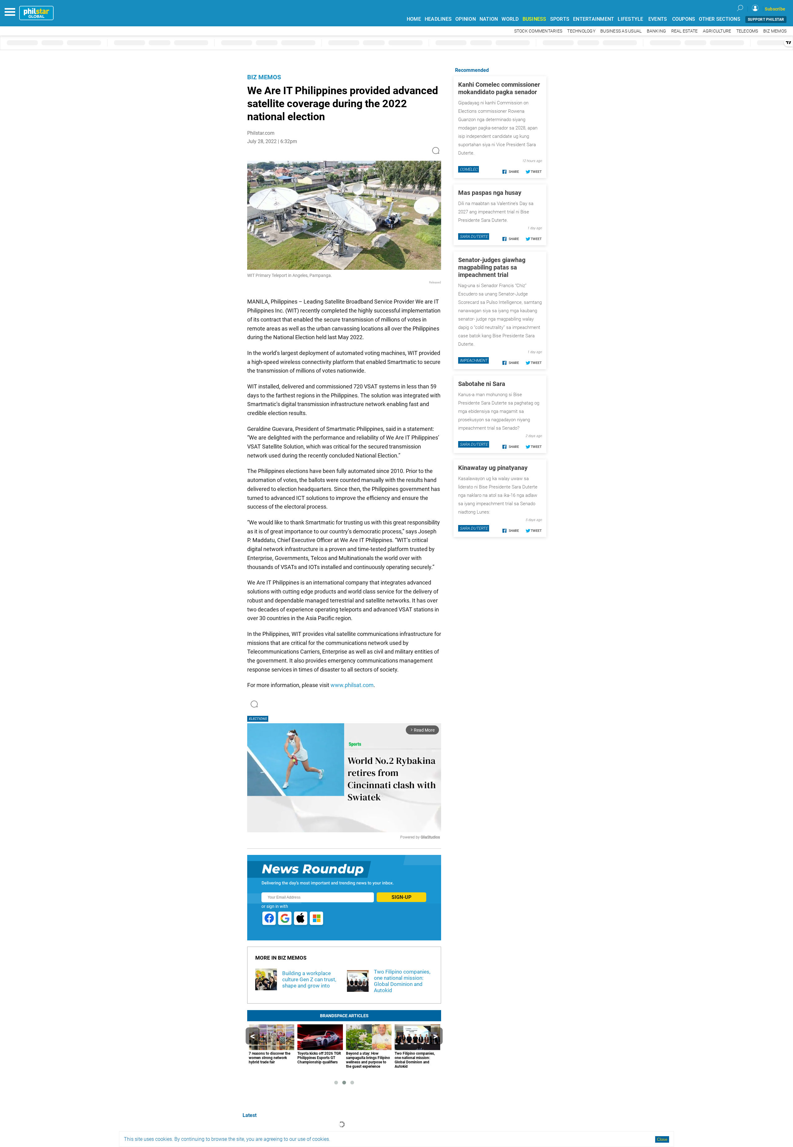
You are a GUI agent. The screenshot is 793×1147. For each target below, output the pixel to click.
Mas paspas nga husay (489, 192)
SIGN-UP (401, 897)
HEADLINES (438, 19)
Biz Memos (264, 77)
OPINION (465, 19)
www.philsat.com (352, 685)
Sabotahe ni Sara (481, 383)
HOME (414, 19)
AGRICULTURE (717, 31)
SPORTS (560, 19)
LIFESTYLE (630, 19)
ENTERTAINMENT (593, 19)
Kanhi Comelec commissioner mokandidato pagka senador (499, 88)
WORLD (510, 19)
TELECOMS (747, 31)
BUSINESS (534, 19)
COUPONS (683, 19)
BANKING (656, 31)
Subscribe (775, 9)
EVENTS (657, 19)
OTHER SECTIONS (719, 19)
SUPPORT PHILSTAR (766, 19)
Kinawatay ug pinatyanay (493, 467)
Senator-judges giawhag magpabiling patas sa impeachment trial (491, 267)
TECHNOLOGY (581, 31)
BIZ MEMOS (774, 31)
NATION (489, 19)
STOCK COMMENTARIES (538, 31)
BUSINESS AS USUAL (621, 31)
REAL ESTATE (684, 31)
